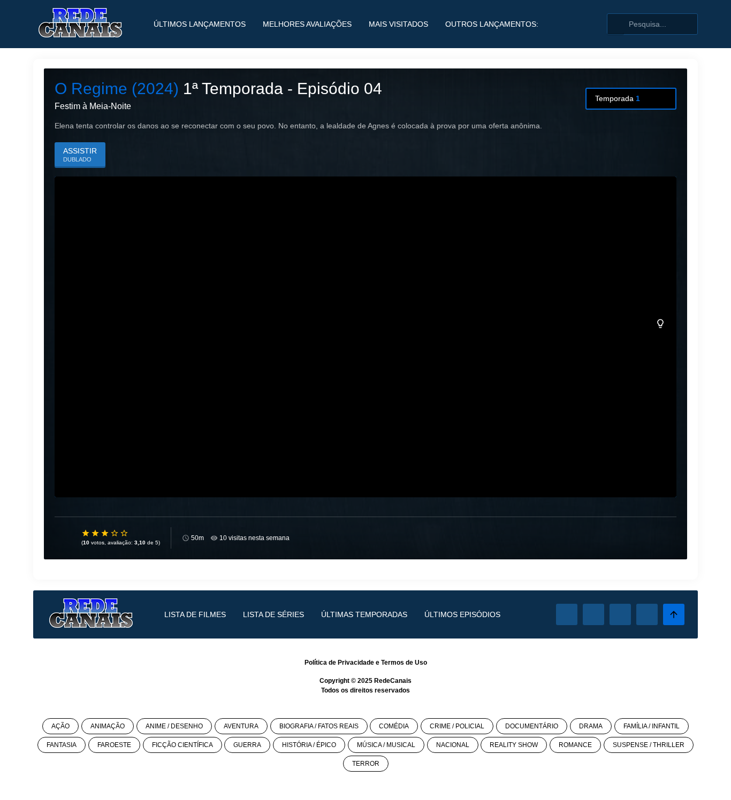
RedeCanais (393, 680)
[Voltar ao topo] (673, 614)
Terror (365, 763)
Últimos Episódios (462, 614)
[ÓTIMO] (125, 533)
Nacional (452, 745)
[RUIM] (96, 533)
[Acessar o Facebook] (566, 614)
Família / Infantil (651, 726)
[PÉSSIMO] (86, 533)
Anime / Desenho (174, 726)
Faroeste (114, 745)
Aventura (241, 726)
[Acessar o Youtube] (647, 614)
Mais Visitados (398, 24)
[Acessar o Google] (620, 614)
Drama (591, 726)
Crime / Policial (457, 726)
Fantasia (62, 745)
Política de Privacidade (339, 662)
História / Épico (309, 745)
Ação (60, 726)
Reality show (514, 745)
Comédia (394, 726)
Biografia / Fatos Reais (319, 726)
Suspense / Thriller (648, 745)
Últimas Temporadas (364, 614)
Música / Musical (386, 745)
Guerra (247, 745)
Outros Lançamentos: (491, 24)
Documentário (531, 726)
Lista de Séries (273, 614)
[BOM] (105, 533)
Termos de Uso (404, 662)
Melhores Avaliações (307, 24)
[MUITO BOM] (115, 533)
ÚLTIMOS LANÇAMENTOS (200, 24)
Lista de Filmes (195, 614)
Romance (575, 745)
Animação (107, 726)
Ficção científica (182, 745)
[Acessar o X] (593, 614)
